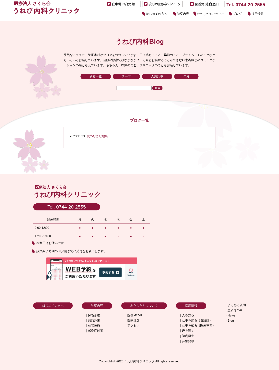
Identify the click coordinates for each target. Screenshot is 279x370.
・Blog (229, 320)
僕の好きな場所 (97, 136)
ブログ (237, 14)
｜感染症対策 (94, 330)
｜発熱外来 (92, 320)
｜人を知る (186, 315)
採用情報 (257, 14)
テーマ (126, 76)
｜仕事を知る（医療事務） (197, 325)
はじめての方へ (156, 14)
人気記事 (157, 76)
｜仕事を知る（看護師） (195, 320)
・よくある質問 (235, 305)
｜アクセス (132, 325)
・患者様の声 (234, 310)
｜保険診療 (92, 315)
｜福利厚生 (186, 336)
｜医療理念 (132, 320)
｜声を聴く (186, 330)
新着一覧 (96, 76)
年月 (186, 76)
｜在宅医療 (92, 325)
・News (230, 315)
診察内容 (183, 14)
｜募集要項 (186, 341)
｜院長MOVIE (133, 315)
